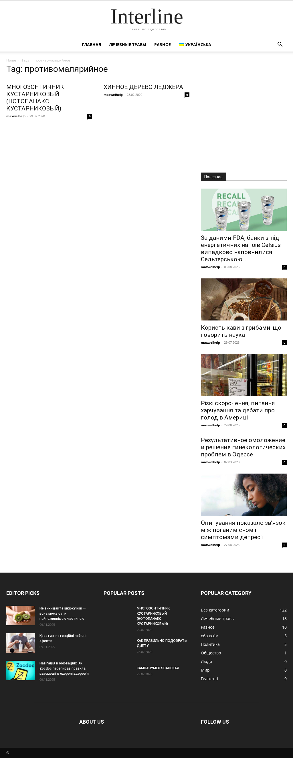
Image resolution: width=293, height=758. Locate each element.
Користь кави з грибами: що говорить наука (241, 331)
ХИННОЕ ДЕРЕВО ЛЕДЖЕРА (143, 87)
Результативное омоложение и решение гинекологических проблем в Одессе (243, 447)
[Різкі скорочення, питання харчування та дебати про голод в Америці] (244, 375)
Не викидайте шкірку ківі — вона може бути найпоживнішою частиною (62, 613)
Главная (91, 44)
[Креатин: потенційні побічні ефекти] (20, 643)
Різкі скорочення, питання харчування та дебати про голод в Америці (238, 410)
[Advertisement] (244, 114)
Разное (162, 44)
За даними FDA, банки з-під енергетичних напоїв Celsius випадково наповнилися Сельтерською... (241, 248)
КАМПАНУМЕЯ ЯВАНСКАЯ (158, 668)
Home (11, 60)
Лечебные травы (127, 44)
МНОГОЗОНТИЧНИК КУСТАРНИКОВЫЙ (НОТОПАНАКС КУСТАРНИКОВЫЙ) (35, 98)
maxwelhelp (15, 116)
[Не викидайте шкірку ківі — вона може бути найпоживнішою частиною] (20, 616)
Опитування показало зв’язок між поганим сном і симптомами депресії (243, 530)
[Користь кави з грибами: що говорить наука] (244, 299)
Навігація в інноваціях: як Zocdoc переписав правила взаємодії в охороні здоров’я (64, 668)
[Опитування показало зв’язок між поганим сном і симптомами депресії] (244, 495)
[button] (280, 45)
